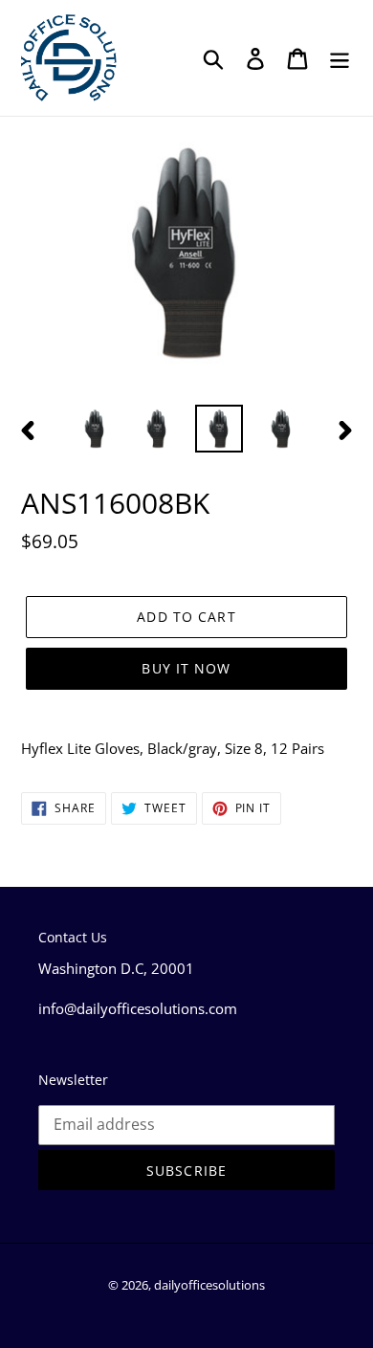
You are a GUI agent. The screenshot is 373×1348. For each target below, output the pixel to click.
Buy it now (186, 668)
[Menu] (339, 57)
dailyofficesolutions (209, 1284)
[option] (95, 428)
